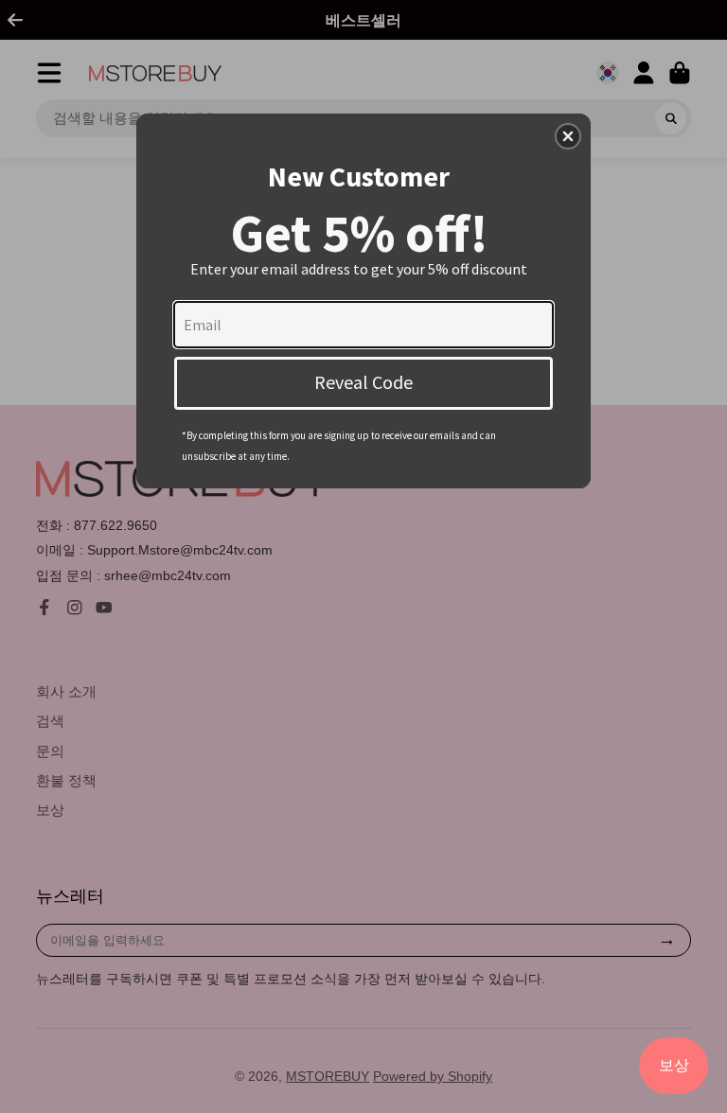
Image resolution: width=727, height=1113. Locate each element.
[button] (568, 136)
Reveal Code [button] (363, 382)
